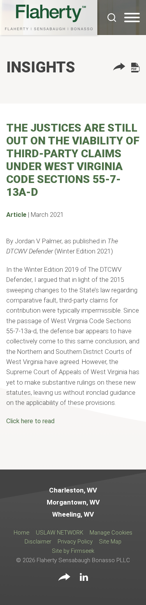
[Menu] (132, 18)
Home (21, 532)
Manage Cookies (111, 532)
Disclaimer (38, 541)
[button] (119, 68)
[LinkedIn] (84, 579)
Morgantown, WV (73, 502)
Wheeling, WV (73, 514)
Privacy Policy (75, 541)
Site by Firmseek (73, 550)
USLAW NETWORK (59, 532)
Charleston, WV (73, 490)
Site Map (110, 541)
